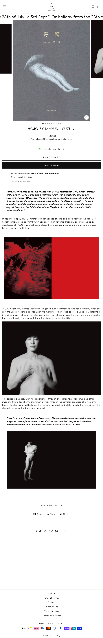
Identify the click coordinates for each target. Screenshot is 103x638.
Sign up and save (51, 623)
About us (51, 593)
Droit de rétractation (51, 615)
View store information (20, 181)
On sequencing (51, 606)
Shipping (47, 139)
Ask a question (51, 505)
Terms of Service (51, 598)
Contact (51, 602)
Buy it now (51, 165)
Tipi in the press (51, 611)
